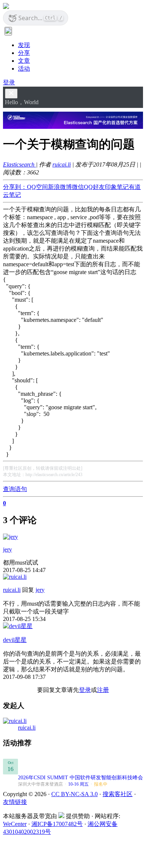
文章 (24, 61)
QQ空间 (37, 187)
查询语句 (15, 489)
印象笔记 (117, 187)
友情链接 (15, 802)
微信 (78, 187)
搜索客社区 (118, 794)
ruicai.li (61, 164)
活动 (24, 68)
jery (7, 549)
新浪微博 (60, 187)
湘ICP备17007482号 (57, 824)
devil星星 (15, 640)
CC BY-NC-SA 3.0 (74, 794)
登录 (9, 82)
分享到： (15, 187)
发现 (24, 45)
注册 (103, 690)
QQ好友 (94, 187)
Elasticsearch (19, 164)
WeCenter (15, 824)
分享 (24, 53)
